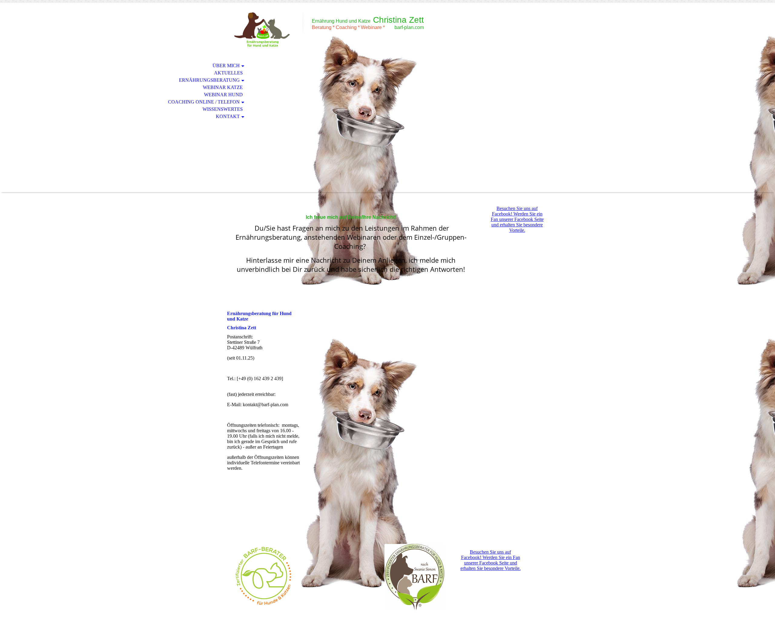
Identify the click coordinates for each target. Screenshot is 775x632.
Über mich (226, 65)
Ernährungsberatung (209, 80)
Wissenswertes (223, 109)
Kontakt (228, 116)
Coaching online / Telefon (204, 101)
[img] (262, 29)
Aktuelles (228, 72)
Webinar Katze (223, 87)
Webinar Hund (223, 94)
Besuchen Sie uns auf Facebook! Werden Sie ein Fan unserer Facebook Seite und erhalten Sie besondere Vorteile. (517, 219)
